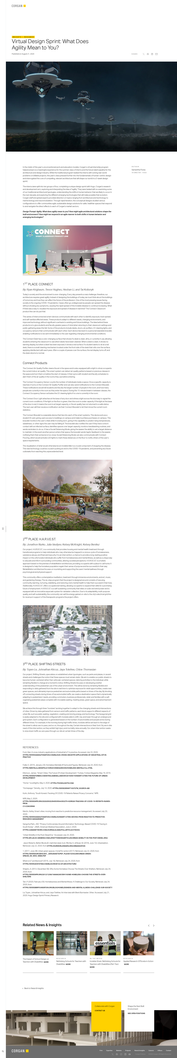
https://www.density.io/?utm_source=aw (71, 788)
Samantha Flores (138, 170)
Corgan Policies (140, 1054)
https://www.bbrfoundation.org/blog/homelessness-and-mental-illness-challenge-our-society (67, 887)
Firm (101, 1050)
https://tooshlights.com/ (62, 783)
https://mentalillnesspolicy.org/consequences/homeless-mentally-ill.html (57, 768)
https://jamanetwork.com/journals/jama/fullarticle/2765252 (51, 830)
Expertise (109, 1050)
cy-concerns (29, 806)
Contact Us (100, 1010)
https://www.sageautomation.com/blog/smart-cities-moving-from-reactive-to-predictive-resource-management (64, 818)
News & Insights (140, 1050)
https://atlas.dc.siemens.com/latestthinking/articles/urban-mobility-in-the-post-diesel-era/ (65, 838)
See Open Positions (136, 1013)
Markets (119, 1050)
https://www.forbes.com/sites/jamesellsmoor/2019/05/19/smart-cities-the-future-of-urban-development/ (65, 777)
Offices (160, 1050)
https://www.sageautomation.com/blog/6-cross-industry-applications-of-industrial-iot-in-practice (65, 756)
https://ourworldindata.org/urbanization (66, 846)
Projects (128, 1050)
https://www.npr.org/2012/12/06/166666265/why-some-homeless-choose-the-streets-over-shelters (64, 875)
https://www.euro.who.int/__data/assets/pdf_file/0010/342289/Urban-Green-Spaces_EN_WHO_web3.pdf (57, 855)
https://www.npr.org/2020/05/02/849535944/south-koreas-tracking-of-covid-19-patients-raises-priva (66, 802)
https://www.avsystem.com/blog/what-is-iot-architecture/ (50, 864)
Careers (151, 1050)
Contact (168, 1050)
